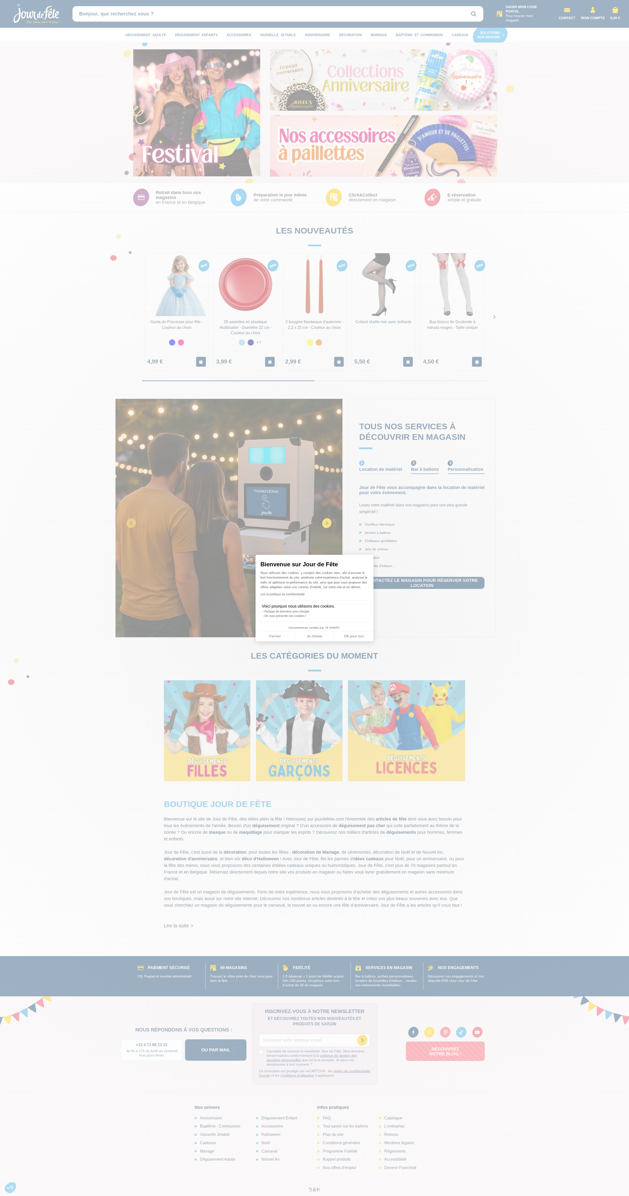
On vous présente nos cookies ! (285, 616)
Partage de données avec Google (286, 611)
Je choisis (314, 636)
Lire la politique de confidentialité (282, 594)
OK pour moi (354, 636)
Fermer (275, 636)
